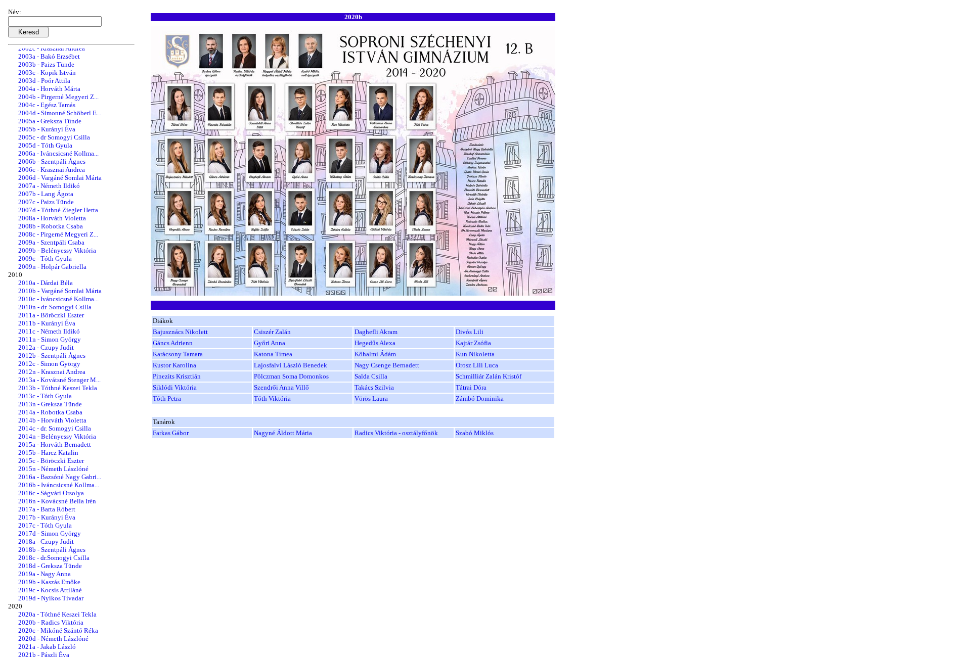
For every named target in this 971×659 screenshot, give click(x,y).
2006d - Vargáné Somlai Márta (60, 177)
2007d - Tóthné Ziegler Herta (58, 210)
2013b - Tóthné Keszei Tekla (57, 388)
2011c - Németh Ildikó (49, 331)
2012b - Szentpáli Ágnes (51, 355)
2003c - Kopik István (47, 72)
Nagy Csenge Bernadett (387, 365)
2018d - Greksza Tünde (50, 566)
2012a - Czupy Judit (46, 347)
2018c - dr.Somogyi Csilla (54, 557)
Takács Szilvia (374, 387)
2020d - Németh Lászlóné (53, 638)
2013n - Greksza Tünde (50, 404)
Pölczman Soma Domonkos (291, 376)
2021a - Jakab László (47, 646)
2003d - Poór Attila (44, 80)
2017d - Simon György (49, 533)
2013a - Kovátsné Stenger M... (59, 380)
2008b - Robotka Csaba (50, 226)
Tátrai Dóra (471, 387)
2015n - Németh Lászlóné (53, 469)
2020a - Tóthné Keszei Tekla (57, 614)
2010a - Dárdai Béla (45, 283)
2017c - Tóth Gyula (45, 525)
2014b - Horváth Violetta (52, 420)
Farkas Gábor (171, 433)
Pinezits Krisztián (177, 376)
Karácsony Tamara (178, 354)
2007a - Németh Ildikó (49, 186)
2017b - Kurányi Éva (46, 517)
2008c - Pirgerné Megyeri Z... (58, 234)
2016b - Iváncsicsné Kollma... (58, 485)
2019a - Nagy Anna (44, 574)
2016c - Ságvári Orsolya (51, 493)
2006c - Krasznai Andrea (51, 169)
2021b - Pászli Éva (43, 654)
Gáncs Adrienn (173, 343)
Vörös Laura (371, 398)
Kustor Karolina (174, 365)
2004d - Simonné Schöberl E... (59, 113)
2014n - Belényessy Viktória (57, 436)
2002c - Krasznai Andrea (51, 48)
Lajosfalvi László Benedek (290, 365)
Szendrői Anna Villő (281, 387)
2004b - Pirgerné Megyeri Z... (58, 97)
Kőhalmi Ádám (375, 354)
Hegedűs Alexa (375, 343)
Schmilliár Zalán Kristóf (488, 376)
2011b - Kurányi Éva (46, 323)
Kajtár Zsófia (473, 343)
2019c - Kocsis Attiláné (50, 590)
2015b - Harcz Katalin (48, 452)
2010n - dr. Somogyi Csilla (55, 307)
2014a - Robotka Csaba (50, 412)
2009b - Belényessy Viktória (57, 250)
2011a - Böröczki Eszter (51, 315)
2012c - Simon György (49, 363)
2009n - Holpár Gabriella (52, 266)
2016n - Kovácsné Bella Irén (57, 501)
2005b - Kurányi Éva (46, 129)
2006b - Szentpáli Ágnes (51, 161)
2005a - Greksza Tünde (49, 121)
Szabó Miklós (475, 433)
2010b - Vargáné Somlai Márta (60, 291)
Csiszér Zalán (272, 332)
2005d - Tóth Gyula (45, 145)
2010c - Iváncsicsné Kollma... (58, 299)
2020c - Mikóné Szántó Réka (58, 630)
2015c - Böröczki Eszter (51, 460)
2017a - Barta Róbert (46, 509)
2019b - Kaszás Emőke (49, 582)
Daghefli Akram (376, 332)
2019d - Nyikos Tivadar (50, 598)
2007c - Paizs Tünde (46, 202)
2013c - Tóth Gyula (45, 396)
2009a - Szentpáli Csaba (51, 242)
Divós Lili (469, 332)
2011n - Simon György (49, 339)
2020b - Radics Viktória (50, 622)
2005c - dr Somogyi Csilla (54, 137)
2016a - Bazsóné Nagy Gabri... (59, 477)
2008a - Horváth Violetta (52, 218)
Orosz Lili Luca (477, 365)
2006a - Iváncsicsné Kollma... (58, 153)
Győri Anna (269, 343)
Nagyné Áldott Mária (283, 433)
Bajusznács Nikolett (180, 332)
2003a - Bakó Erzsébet (49, 56)
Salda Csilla (371, 376)
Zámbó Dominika (480, 398)
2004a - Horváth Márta (49, 88)
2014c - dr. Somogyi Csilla (54, 428)
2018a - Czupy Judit (46, 541)
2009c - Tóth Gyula (45, 258)
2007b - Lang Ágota (45, 194)
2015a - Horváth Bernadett (54, 444)
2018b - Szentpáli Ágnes (51, 549)
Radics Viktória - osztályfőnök (396, 433)
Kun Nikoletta (475, 354)
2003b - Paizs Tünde (46, 64)
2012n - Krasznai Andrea (51, 371)
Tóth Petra (167, 398)
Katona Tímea (273, 354)
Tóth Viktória (272, 398)
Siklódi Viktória (175, 387)
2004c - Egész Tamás (46, 105)
